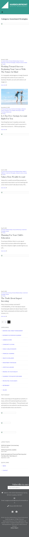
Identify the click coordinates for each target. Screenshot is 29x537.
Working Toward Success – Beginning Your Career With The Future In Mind (13, 69)
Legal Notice (21, 521)
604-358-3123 (17, 506)
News (4, 466)
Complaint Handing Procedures (17, 522)
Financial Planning (6, 108)
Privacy (16, 521)
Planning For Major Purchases (12, 376)
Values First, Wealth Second (13, 177)
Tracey (3, 64)
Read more (3, 85)
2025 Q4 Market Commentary (10, 445)
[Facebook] (16, 512)
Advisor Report (14, 527)
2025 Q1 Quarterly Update (8, 450)
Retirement (8, 112)
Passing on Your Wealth (10, 110)
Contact (5, 470)
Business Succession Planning (12, 335)
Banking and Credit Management (13, 330)
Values (25, 62)
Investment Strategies (10, 62)
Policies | (8, 522)
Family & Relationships (14, 61)
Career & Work (5, 61)
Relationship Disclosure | (8, 521)
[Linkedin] (12, 512)
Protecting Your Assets (10, 381)
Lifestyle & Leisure (20, 62)
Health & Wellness (8, 358)
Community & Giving (7, 171)
